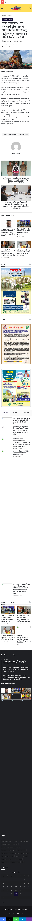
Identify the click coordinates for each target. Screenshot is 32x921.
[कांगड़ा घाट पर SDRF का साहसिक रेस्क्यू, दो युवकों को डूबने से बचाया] (26, 696)
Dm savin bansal (25, 853)
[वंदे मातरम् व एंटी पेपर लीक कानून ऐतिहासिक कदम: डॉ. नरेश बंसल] (26, 702)
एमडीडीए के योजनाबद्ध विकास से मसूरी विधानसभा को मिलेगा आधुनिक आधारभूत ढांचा (8, 252)
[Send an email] (10, 41)
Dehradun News (22, 850)
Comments (25, 413)
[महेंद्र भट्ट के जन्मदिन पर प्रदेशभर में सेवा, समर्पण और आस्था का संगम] (24, 244)
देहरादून (10, 19)
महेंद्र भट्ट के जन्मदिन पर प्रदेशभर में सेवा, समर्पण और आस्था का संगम (23, 251)
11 (7, 886)
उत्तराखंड (9, 15)
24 (3, 894)
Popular (5, 413)
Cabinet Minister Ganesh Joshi (10, 844)
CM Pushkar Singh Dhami (8, 850)
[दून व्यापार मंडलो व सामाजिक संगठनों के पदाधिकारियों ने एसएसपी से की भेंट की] (7, 420)
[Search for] (30, 8)
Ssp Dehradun (18, 859)
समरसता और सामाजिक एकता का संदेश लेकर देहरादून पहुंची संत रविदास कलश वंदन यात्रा (24, 639)
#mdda (15, 841)
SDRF (10, 859)
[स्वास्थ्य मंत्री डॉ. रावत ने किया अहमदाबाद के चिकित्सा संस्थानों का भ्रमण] (7, 516)
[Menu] (2, 8)
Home (5, 15)
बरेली (23, 862)
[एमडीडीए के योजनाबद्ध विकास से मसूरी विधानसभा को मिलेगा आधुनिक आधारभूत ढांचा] (8, 244)
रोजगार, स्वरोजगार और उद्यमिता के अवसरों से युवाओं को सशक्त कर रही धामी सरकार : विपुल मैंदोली (8, 232)
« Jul (2, 902)
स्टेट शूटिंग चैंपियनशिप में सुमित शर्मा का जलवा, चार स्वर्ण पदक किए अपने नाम (24, 231)
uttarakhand (5, 862)
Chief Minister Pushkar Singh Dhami (11, 847)
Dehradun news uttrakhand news (16, 134)
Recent (15, 413)
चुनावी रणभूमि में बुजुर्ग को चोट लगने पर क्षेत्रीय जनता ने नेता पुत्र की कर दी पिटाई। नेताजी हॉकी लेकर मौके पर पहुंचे (21, 430)
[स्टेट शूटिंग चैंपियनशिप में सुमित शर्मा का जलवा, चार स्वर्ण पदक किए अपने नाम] (24, 223)
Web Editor (6, 41)
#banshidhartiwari (6, 841)
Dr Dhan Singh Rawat (7, 856)
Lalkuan (25, 856)
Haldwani (17, 856)
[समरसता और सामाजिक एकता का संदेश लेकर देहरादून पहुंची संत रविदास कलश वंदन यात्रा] (24, 630)
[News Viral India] (16, 7)
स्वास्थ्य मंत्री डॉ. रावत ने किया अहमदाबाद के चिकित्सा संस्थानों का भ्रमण (21, 453)
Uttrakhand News (15, 862)
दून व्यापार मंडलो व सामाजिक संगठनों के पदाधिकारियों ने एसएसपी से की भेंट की (21, 420)
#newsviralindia (24, 841)
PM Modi (4, 859)
